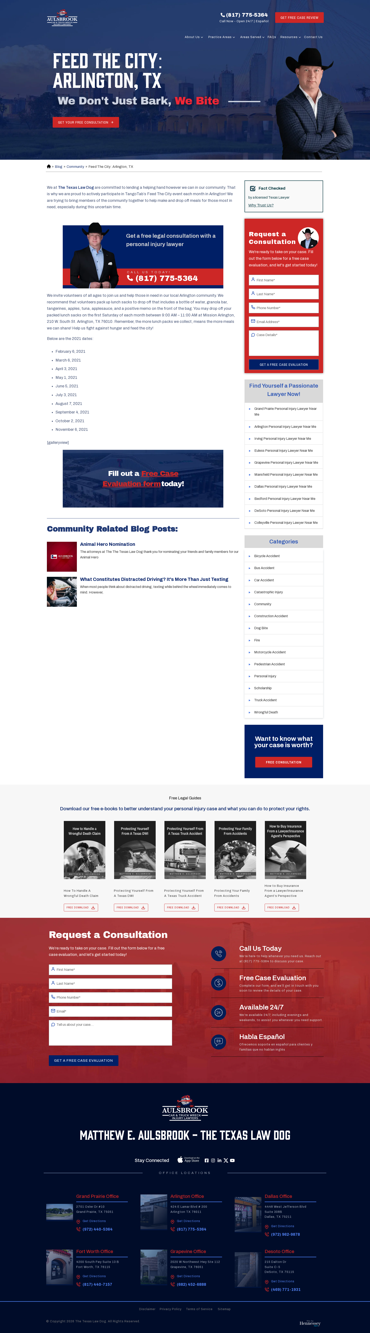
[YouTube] (232, 1160)
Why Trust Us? (261, 205)
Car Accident (264, 580)
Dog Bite (261, 628)
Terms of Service (199, 1309)
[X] (226, 1160)
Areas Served (250, 37)
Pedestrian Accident (269, 664)
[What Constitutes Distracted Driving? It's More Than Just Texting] (62, 592)
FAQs (272, 37)
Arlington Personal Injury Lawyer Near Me (285, 426)
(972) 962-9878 (285, 1234)
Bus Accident (264, 568)
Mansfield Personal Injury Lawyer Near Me (286, 474)
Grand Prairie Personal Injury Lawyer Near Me (285, 411)
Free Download (78, 907)
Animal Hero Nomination (107, 544)
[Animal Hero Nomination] (62, 557)
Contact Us (313, 37)
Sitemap (224, 1309)
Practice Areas (220, 37)
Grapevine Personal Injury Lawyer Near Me (286, 462)
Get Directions (94, 1221)
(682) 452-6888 (191, 1284)
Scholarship (263, 688)
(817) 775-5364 (247, 15)
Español (262, 21)
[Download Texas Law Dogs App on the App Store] (179, 1160)
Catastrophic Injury (268, 592)
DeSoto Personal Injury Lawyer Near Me (284, 510)
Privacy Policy (171, 1309)
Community (75, 166)
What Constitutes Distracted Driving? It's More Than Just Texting (154, 579)
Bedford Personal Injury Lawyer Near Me (284, 498)
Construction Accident (271, 616)
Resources (289, 37)
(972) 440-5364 (98, 1229)
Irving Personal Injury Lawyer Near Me (282, 438)
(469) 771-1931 (286, 1289)
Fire (257, 640)
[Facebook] (206, 1160)
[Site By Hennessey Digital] (310, 1324)
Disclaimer (147, 1309)
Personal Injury (265, 676)
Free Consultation (283, 762)
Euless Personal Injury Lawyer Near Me (283, 450)
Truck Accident (265, 700)
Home (48, 166)
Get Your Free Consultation (83, 122)
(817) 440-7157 (97, 1284)
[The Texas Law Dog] (62, 17)
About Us (192, 37)
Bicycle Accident (267, 556)
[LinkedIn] (219, 1160)
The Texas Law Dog (76, 187)
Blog (58, 166)
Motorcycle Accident (270, 652)
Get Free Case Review (299, 17)
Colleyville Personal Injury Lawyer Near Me (286, 522)
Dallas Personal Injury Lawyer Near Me (283, 486)
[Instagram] (213, 1160)
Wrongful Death (266, 712)
